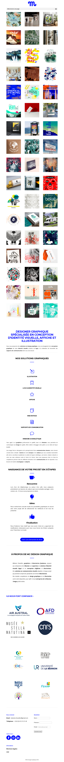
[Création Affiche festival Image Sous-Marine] (32, 128)
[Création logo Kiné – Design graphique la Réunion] (32, 219)
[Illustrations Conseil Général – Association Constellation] (50, 92)
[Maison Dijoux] (32, 37)
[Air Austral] (13, 19)
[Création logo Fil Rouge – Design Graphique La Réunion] (32, 110)
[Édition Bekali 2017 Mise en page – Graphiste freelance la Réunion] (50, 201)
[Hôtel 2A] (13, 74)
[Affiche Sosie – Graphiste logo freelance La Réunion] (32, 183)
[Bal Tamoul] (32, 19)
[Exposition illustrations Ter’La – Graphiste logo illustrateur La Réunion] (32, 237)
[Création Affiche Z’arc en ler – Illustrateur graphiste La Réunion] (50, 183)
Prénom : (36, 722)
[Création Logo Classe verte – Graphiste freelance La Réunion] (32, 310)
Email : (36, 727)
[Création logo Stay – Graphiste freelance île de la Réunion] (32, 165)
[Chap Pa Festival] (13, 37)
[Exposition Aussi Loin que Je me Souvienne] (13, 55)
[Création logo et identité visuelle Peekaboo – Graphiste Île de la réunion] (13, 310)
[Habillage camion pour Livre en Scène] (50, 237)
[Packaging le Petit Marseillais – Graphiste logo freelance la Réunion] (32, 201)
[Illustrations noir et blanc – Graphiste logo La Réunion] (13, 256)
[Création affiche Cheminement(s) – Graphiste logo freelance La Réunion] (50, 292)
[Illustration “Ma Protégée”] (50, 74)
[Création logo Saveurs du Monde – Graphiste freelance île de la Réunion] (13, 146)
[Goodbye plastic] (50, 37)
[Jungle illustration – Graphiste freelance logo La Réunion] (50, 274)
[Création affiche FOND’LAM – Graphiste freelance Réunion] (13, 165)
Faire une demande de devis (32, 539)
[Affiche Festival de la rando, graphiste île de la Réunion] (50, 110)
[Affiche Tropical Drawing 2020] (32, 92)
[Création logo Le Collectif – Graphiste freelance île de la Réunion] (13, 183)
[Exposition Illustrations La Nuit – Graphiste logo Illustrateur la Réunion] (32, 274)
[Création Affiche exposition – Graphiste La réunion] (50, 128)
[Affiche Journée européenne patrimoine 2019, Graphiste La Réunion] (13, 128)
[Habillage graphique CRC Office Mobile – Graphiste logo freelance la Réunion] (50, 219)
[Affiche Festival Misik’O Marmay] (32, 55)
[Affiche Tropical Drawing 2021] (13, 92)
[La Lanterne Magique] (50, 55)
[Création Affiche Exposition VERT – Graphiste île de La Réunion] (13, 110)
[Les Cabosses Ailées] (32, 74)
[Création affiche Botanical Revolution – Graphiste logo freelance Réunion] (32, 146)
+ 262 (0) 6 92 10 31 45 (20, 721)
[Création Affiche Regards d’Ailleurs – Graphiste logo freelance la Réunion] (13, 274)
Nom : (36, 718)
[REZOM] (50, 19)
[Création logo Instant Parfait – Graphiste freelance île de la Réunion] (50, 165)
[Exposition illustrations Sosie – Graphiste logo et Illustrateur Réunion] (13, 237)
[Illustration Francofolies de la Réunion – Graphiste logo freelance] (50, 146)
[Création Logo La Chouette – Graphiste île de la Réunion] (50, 256)
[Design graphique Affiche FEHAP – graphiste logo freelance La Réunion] (32, 256)
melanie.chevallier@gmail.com (19, 718)
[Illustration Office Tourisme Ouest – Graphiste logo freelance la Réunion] (13, 201)
